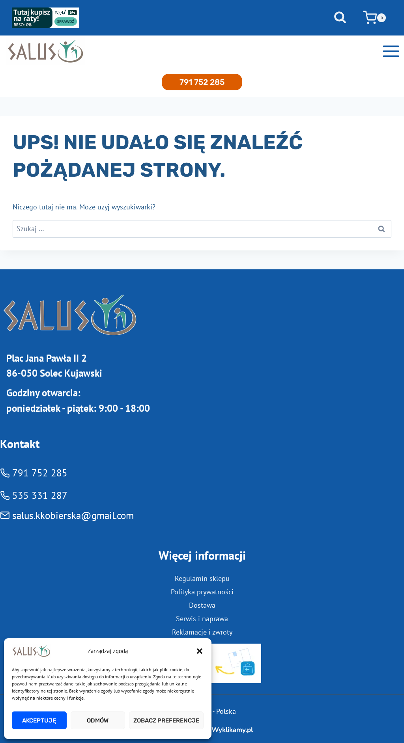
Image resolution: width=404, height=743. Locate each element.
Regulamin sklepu (202, 578)
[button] (200, 651)
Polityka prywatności (202, 591)
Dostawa (202, 605)
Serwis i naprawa (202, 618)
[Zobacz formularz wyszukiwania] (340, 17)
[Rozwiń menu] (391, 51)
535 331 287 (39, 495)
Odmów (97, 720)
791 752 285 (202, 82)
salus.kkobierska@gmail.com (73, 515)
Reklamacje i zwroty (202, 632)
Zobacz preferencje (166, 720)
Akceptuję (39, 720)
